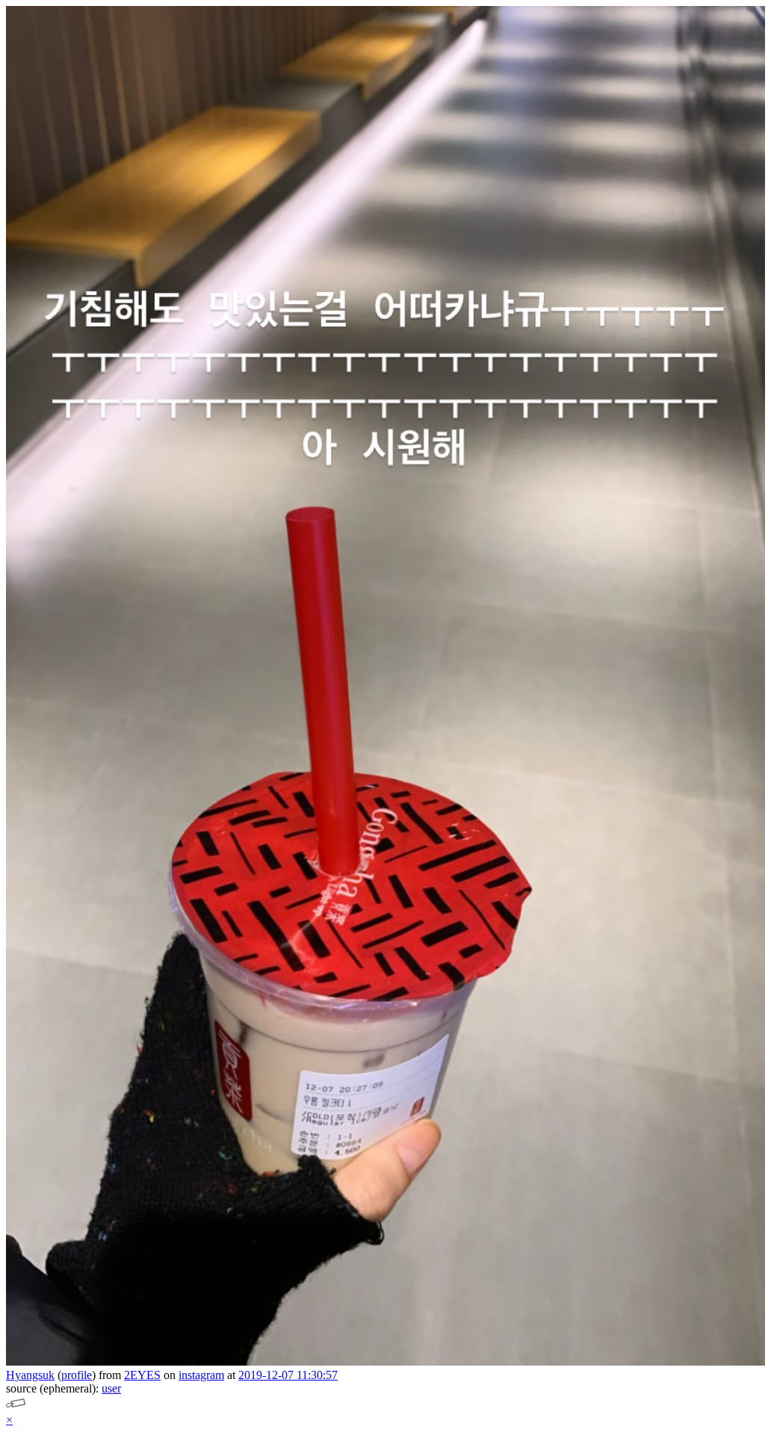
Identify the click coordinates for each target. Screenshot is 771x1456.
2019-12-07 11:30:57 (288, 1375)
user (111, 1388)
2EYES (142, 1375)
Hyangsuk (30, 1375)
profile (76, 1375)
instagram (201, 1375)
